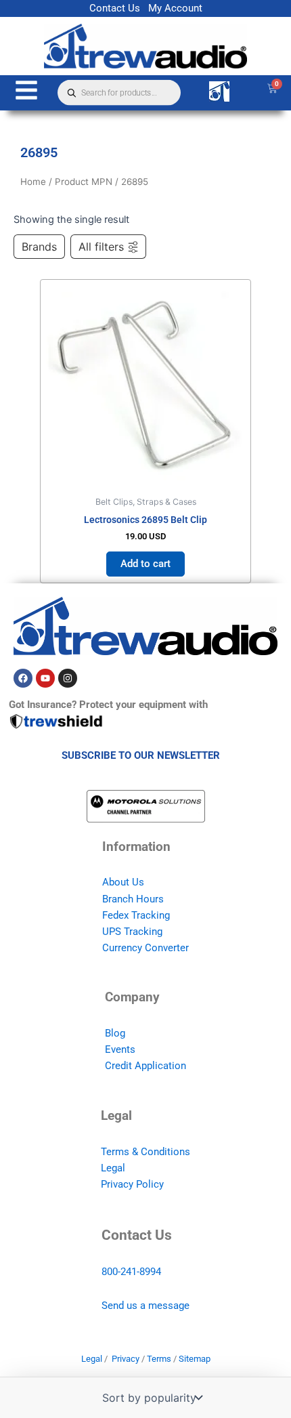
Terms (159, 1359)
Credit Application (145, 1066)
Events (120, 1049)
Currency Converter (145, 948)
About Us (123, 882)
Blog (115, 1033)
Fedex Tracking (136, 915)
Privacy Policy (132, 1184)
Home (33, 181)
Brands (39, 246)
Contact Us (114, 8)
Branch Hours (133, 899)
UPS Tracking (132, 931)
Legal (113, 1168)
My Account (175, 8)
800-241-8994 (131, 1272)
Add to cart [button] (145, 564)
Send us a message (145, 1305)
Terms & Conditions (145, 1152)
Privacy (125, 1359)
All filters (101, 246)
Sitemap (194, 1359)
